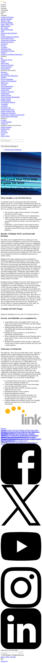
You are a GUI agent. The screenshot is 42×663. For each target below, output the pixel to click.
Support (3, 435)
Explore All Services (7, 42)
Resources (4, 72)
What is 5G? (4, 83)
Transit (6, 28)
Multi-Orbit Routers (7, 29)
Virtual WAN (5, 90)
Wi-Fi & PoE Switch (7, 38)
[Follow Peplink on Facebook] (21, 484)
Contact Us (4, 123)
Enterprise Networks (7, 65)
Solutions (4, 432)
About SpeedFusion (7, 86)
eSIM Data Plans (6, 49)
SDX (8, 21)
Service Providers (6, 67)
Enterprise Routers (6, 19)
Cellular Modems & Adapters (10, 37)
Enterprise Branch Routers (9, 33)
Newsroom (4, 132)
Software (3, 53)
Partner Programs (6, 127)
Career (3, 134)
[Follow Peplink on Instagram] (21, 607)
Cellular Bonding (6, 88)
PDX (12, 24)
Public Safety (5, 63)
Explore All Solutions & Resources (11, 54)
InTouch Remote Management (10, 97)
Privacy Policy (5, 136)
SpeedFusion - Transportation (10, 434)
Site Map (13, 657)
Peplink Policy (23, 441)
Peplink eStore (5, 129)
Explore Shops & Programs (9, 116)
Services (3, 430)
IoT (2, 58)
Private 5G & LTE (6, 60)
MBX (7, 24)
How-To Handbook (7, 79)
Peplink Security (6, 95)
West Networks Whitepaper (13, 149)
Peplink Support (6, 100)
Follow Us (4, 442)
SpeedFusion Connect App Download (12, 115)
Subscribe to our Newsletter (9, 650)
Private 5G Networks (7, 92)
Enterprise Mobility (7, 22)
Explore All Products (7, 17)
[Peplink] (3, 3)
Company (4, 439)
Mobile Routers (5, 26)
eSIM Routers (5, 93)
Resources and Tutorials (8, 441)
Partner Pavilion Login (8, 111)
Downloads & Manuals (8, 102)
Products (3, 428)
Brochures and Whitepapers (9, 76)
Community (4, 104)
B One (3, 35)
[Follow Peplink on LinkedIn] (21, 648)
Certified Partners (6, 122)
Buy (2, 437)
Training (3, 77)
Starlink (3, 61)
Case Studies (5, 74)
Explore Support (6, 99)
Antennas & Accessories (8, 40)
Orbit (2, 31)
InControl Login (6, 107)
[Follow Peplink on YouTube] (21, 566)
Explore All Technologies (9, 81)
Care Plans (4, 47)
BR (2, 28)
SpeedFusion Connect (7, 51)
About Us (4, 131)
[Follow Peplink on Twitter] (21, 525)
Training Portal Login (7, 109)
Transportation (5, 68)
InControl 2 (4, 44)
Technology (4, 434)
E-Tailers (3, 120)
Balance (3, 21)
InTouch (3, 45)
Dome (3, 24)
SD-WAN (4, 84)
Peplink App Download (8, 113)
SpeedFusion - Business (26, 434)
